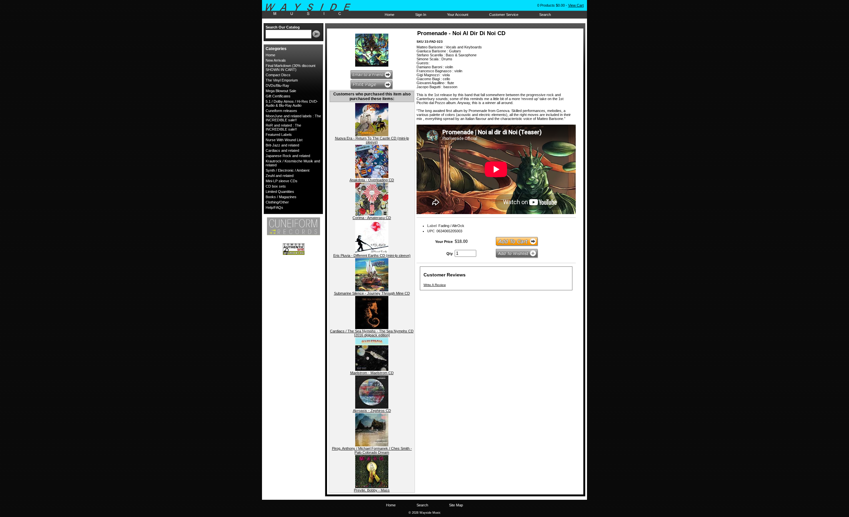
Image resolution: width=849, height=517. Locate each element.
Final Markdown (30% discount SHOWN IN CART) (290, 68)
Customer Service (503, 15)
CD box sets (276, 186)
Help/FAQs (274, 207)
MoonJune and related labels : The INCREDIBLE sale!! (293, 118)
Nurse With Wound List (284, 140)
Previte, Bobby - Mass (372, 490)
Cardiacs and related (282, 150)
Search (545, 15)
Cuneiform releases (281, 111)
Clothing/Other (277, 202)
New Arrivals (276, 60)
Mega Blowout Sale (281, 91)
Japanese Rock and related (288, 156)
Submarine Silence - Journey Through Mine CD (372, 293)
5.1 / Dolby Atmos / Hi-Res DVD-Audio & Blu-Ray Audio (292, 103)
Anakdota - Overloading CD (372, 180)
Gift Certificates (278, 96)
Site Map (456, 505)
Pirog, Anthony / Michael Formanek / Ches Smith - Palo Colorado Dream (372, 450)
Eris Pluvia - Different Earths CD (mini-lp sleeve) (372, 256)
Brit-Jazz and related (282, 145)
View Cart (576, 5)
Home (389, 15)
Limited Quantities (280, 192)
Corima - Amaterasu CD (372, 218)
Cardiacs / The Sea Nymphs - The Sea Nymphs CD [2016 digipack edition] (372, 333)
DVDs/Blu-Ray (277, 85)
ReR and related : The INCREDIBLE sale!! (283, 127)
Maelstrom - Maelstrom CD (372, 373)
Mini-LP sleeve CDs (281, 181)
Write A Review (435, 285)
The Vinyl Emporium (282, 80)
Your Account (457, 15)
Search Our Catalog (283, 27)
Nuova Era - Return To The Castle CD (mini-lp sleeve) (372, 140)
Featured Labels (279, 135)
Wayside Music (311, 9)
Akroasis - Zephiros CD (372, 411)
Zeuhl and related (280, 176)
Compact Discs (278, 75)
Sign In (420, 15)
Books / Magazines (281, 197)
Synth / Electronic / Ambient (287, 170)
